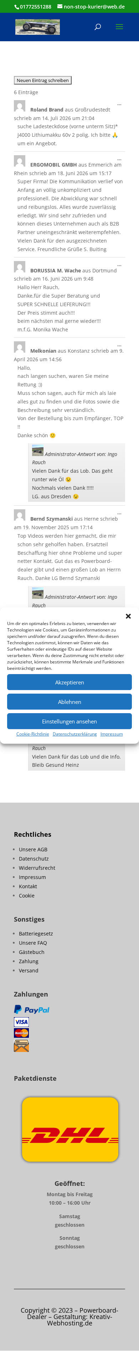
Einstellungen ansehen (69, 721)
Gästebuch (32, 952)
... (121, 105)
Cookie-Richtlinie (32, 734)
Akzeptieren (69, 682)
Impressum (112, 734)
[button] (128, 616)
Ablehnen (69, 701)
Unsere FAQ (33, 942)
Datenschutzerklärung (75, 734)
